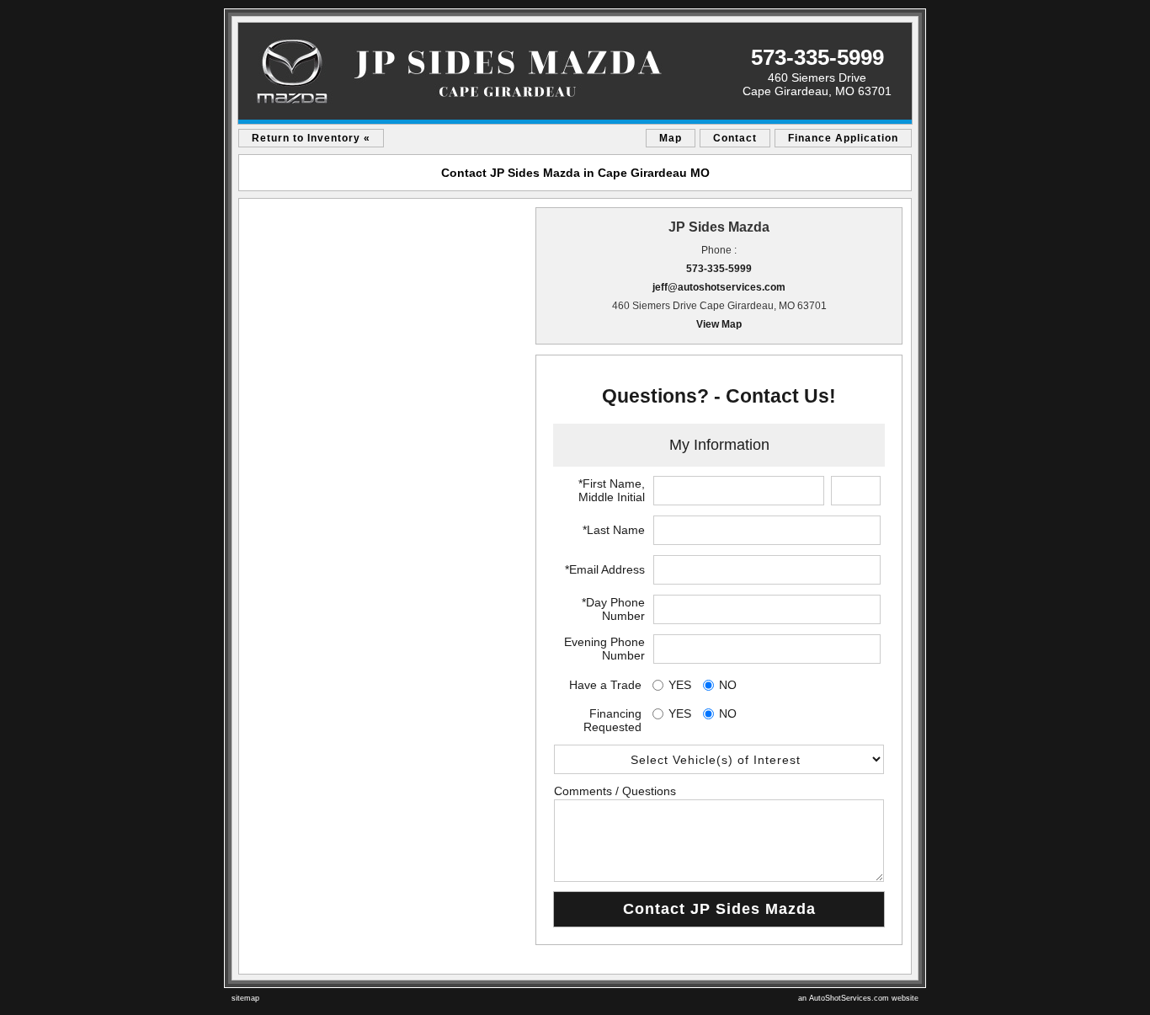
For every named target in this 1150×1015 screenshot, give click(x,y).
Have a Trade (605, 685)
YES (679, 685)
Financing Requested (612, 720)
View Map (719, 324)
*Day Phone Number (613, 609)
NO (728, 685)
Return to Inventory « (311, 138)
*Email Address (605, 569)
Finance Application (843, 138)
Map (670, 138)
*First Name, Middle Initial (611, 490)
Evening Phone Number (604, 648)
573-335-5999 (719, 269)
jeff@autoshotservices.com (718, 287)
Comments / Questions (615, 791)
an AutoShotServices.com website (858, 998)
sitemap (245, 998)
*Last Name (614, 530)
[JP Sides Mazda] (575, 73)
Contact (735, 138)
